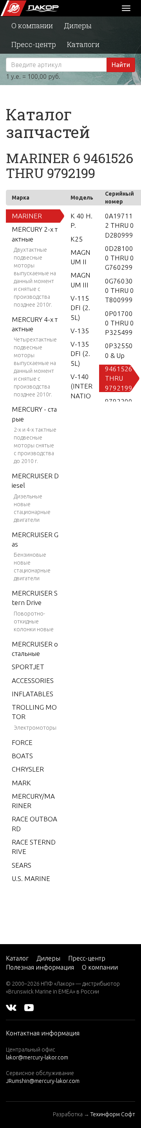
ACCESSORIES (33, 680)
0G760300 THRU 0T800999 (119, 290)
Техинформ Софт (112, 1114)
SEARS (21, 865)
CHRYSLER (28, 769)
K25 (76, 239)
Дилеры (78, 25)
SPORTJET (28, 666)
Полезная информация (40, 967)
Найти (121, 64)
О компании (32, 25)
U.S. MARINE (31, 878)
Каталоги (83, 44)
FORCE (22, 742)
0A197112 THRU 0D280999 (119, 225)
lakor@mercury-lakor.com (37, 1057)
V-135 (79, 330)
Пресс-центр (33, 44)
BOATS (22, 755)
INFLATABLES (32, 694)
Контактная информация (43, 1033)
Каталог (17, 958)
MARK (21, 783)
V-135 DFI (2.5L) (80, 353)
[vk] (11, 1007)
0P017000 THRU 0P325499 (119, 323)
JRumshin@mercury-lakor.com (43, 1081)
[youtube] (29, 1007)
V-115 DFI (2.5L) (80, 307)
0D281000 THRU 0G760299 (119, 258)
